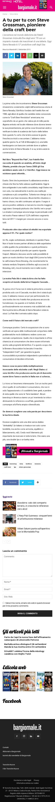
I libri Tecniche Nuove (11, 769)
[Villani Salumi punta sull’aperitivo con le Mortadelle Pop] (9, 531)
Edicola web (14, 667)
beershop (13, 464)
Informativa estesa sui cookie (28, 783)
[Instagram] (24, 736)
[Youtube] (38, 736)
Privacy (36, 780)
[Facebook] (17, 736)
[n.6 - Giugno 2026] (27, 682)
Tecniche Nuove (9, 765)
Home (5, 14)
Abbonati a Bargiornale (34, 451)
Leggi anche (7, 496)
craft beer (7, 467)
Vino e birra (14, 14)
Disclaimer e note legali (22, 780)
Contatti (6, 747)
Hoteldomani (18, 1)
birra (21, 464)
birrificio (29, 464)
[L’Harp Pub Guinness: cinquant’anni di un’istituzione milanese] (9, 518)
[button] (51, 7)
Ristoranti (7, 1)
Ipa (15, 467)
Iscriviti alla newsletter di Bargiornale (17, 755)
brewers (38, 464)
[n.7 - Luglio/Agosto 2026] (11, 451)
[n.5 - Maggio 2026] (44, 682)
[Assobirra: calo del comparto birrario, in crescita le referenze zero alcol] (9, 506)
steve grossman (25, 467)
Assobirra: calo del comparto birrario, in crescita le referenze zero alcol (32, 505)
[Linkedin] (31, 736)
